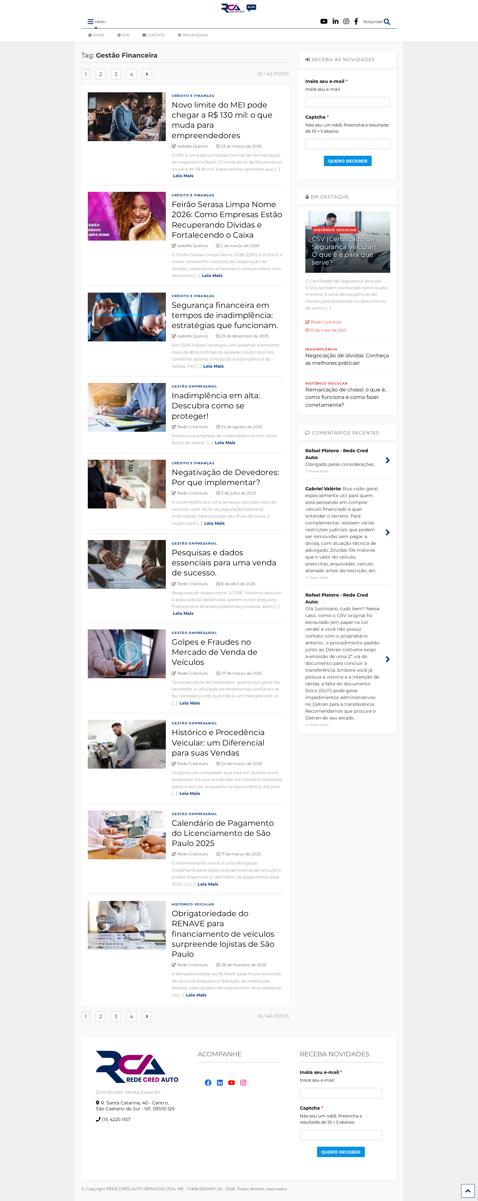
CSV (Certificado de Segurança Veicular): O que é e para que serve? (345, 250)
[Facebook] (356, 21)
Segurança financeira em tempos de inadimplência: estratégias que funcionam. (225, 315)
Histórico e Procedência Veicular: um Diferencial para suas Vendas (218, 742)
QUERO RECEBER (347, 161)
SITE (125, 35)
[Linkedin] (336, 21)
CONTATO (156, 35)
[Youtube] (324, 21)
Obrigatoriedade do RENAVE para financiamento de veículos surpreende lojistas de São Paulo (223, 934)
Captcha (315, 117)
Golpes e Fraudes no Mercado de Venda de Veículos (215, 652)
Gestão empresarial (194, 386)
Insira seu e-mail (324, 81)
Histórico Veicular (193, 904)
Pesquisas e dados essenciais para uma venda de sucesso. (224, 562)
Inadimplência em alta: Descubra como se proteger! (216, 405)
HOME (98, 35)
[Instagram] (346, 21)
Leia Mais (183, 175)
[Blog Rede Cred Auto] (239, 10)
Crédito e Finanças (193, 96)
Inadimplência (321, 349)
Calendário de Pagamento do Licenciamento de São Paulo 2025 (223, 833)
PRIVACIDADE (195, 35)
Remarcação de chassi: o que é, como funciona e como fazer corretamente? (345, 397)
